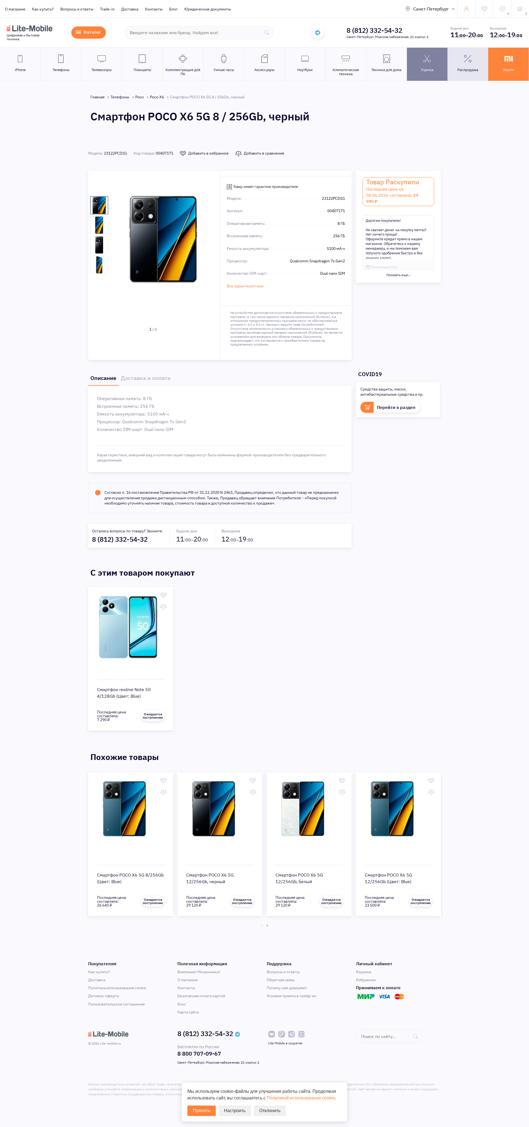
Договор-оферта (103, 995)
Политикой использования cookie (301, 1098)
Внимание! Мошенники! (198, 971)
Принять (201, 1110)
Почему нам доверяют (287, 987)
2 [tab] (267, 925)
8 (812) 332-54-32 (374, 30)
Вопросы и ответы (76, 9)
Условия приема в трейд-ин (291, 995)
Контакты (154, 9)
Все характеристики (245, 286)
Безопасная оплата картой (201, 995)
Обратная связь (281, 979)
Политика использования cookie (117, 987)
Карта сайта (188, 1012)
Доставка (129, 9)
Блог (173, 9)
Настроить (234, 1110)
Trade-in (107, 9)
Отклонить (269, 1110)
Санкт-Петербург (431, 9)
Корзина (363, 971)
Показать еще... (398, 275)
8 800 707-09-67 (199, 1053)
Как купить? (43, 9)
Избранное (366, 979)
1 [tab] (261, 925)
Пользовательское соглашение (116, 1004)
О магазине (15, 9)
